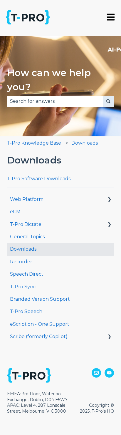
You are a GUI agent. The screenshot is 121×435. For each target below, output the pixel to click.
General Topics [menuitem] (27, 236)
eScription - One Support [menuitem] (39, 324)
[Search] (108, 101)
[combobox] (55, 101)
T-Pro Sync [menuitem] (23, 287)
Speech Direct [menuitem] (26, 274)
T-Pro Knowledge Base (34, 143)
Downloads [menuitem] (23, 249)
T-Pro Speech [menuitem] (26, 311)
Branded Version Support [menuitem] (40, 299)
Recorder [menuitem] (21, 261)
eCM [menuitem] (15, 211)
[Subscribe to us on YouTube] (109, 373)
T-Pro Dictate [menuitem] (25, 224)
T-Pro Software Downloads (38, 178)
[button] (109, 200)
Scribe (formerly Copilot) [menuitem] (39, 336)
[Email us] (96, 373)
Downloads (84, 143)
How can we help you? (49, 79)
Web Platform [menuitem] (26, 199)
